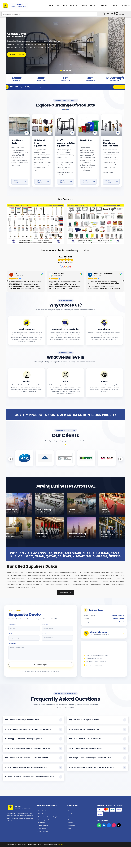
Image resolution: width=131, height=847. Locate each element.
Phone (44, 634)
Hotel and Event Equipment (40, 143)
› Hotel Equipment (43, 820)
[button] (123, 281)
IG (114, 825)
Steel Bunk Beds (17, 141)
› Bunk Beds (41, 823)
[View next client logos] (120, 459)
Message (12, 643)
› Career (70, 823)
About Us (73, 6)
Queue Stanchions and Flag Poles (110, 143)
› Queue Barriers (42, 832)
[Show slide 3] (67, 70)
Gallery (84, 6)
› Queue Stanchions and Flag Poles (48, 817)
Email (10, 634)
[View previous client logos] (10, 459)
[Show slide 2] (64, 70)
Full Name (12, 624)
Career (114, 6)
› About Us (70, 814)
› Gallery (69, 820)
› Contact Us (71, 826)
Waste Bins (86, 140)
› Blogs (69, 829)
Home (51, 6)
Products (61, 6)
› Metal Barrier (41, 829)
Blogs (92, 6)
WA (99, 825)
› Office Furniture (42, 814)
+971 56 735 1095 (119, 15)
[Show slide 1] (61, 70)
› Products (70, 817)
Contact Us (103, 6)
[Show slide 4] (70, 70)
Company (45, 624)
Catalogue (125, 6)
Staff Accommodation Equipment (66, 143)
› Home (69, 811)
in (104, 825)
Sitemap (60, 844)
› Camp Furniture (42, 811)
